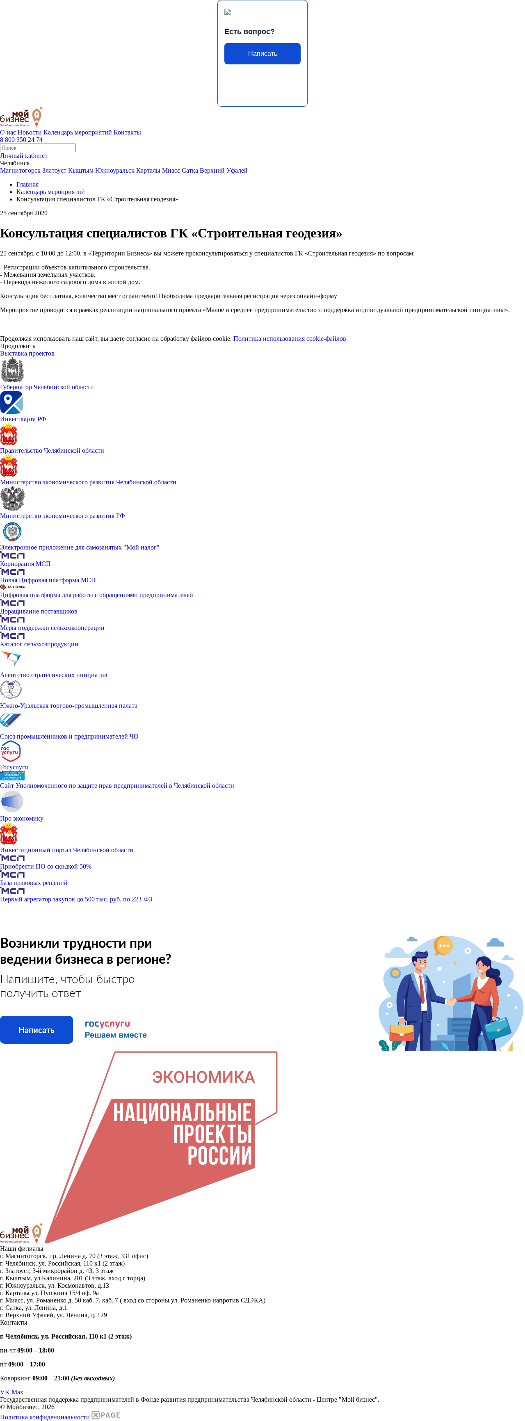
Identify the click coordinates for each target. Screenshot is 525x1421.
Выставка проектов (27, 353)
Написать (262, 53)
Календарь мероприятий (77, 132)
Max (17, 1392)
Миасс (171, 170)
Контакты (127, 132)
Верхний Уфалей (224, 170)
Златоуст (54, 170)
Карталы (148, 170)
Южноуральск (115, 170)
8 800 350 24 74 (21, 139)
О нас (8, 132)
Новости (30, 132)
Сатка (190, 170)
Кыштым (81, 170)
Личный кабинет (24, 155)
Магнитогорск (20, 170)
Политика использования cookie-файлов (289, 338)
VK (5, 1392)
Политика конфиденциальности (45, 1417)
